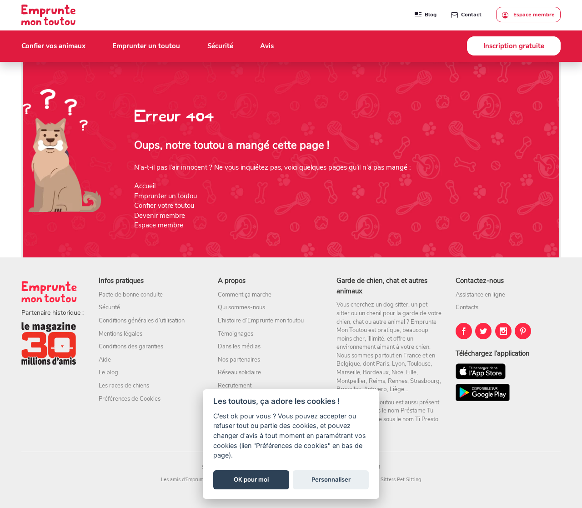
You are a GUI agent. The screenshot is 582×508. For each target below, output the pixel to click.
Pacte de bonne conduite (131, 295)
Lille (411, 372)
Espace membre (533, 14)
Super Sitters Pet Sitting (393, 479)
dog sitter (395, 305)
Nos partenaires (239, 360)
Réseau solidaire (239, 372)
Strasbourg (425, 381)
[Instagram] (503, 331)
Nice (397, 372)
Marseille (348, 372)
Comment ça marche (244, 295)
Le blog (108, 372)
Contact (471, 14)
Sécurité (109, 307)
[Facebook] (464, 331)
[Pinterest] (523, 331)
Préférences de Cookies (130, 399)
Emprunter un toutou (165, 196)
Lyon (398, 364)
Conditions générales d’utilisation (142, 321)
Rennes (397, 381)
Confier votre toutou (164, 205)
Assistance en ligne (480, 295)
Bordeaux (376, 372)
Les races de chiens (124, 386)
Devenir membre (159, 215)
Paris (382, 364)
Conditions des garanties (131, 346)
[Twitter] (483, 331)
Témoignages (235, 334)
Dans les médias (239, 346)
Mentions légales (120, 334)
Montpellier (351, 381)
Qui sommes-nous (241, 307)
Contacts (467, 307)
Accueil (145, 186)
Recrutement (234, 386)
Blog (430, 14)
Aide (105, 360)
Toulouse (419, 364)
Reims (377, 381)
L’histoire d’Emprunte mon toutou (261, 321)
